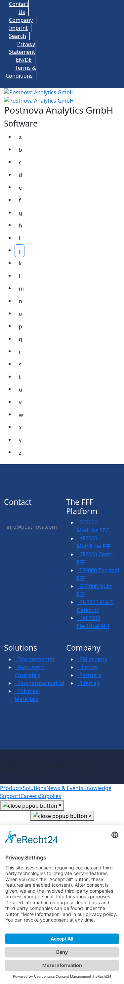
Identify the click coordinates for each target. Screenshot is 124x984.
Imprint (18, 28)
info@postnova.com (31, 526)
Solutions (34, 788)
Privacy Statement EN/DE (22, 51)
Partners (89, 675)
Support (10, 796)
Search (17, 36)
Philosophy (92, 659)
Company (21, 20)
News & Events (64, 788)
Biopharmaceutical (39, 683)
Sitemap (88, 683)
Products (11, 788)
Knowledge (97, 788)
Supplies (50, 796)
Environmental (34, 659)
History (87, 667)
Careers (30, 796)
